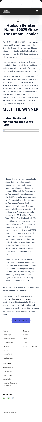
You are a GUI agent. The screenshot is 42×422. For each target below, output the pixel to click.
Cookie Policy (7, 375)
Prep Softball (7, 354)
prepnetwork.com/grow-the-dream (17, 299)
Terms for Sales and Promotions (10, 384)
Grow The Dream (21, 320)
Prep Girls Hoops (9, 339)
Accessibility (7, 379)
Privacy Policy (7, 371)
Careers (25, 335)
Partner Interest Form (30, 346)
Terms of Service (8, 367)
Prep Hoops (7, 335)
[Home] (6, 11)
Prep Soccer (7, 350)
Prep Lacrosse (8, 358)
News (25, 339)
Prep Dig (6, 346)
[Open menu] (37, 11)
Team (25, 342)
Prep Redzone (8, 342)
